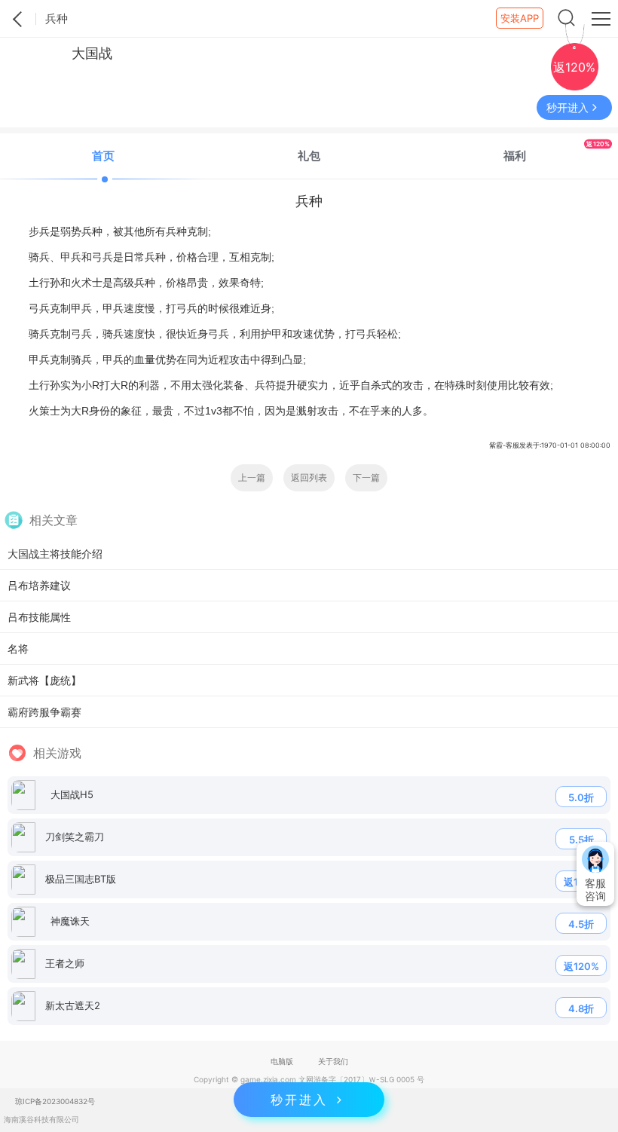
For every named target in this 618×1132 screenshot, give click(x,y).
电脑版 (282, 1061)
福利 (556, 151)
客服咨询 (595, 889)
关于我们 (333, 1061)
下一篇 (366, 477)
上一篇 (251, 477)
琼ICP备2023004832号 (55, 1101)
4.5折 (581, 924)
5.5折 (581, 840)
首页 (103, 155)
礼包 (309, 155)
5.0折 (581, 797)
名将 (18, 648)
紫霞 (18, 19)
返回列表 (309, 477)
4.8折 (581, 1008)
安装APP (519, 18)
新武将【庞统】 (44, 680)
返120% (581, 966)
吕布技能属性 (39, 616)
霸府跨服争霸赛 (44, 711)
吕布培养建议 (39, 585)
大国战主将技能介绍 (55, 553)
